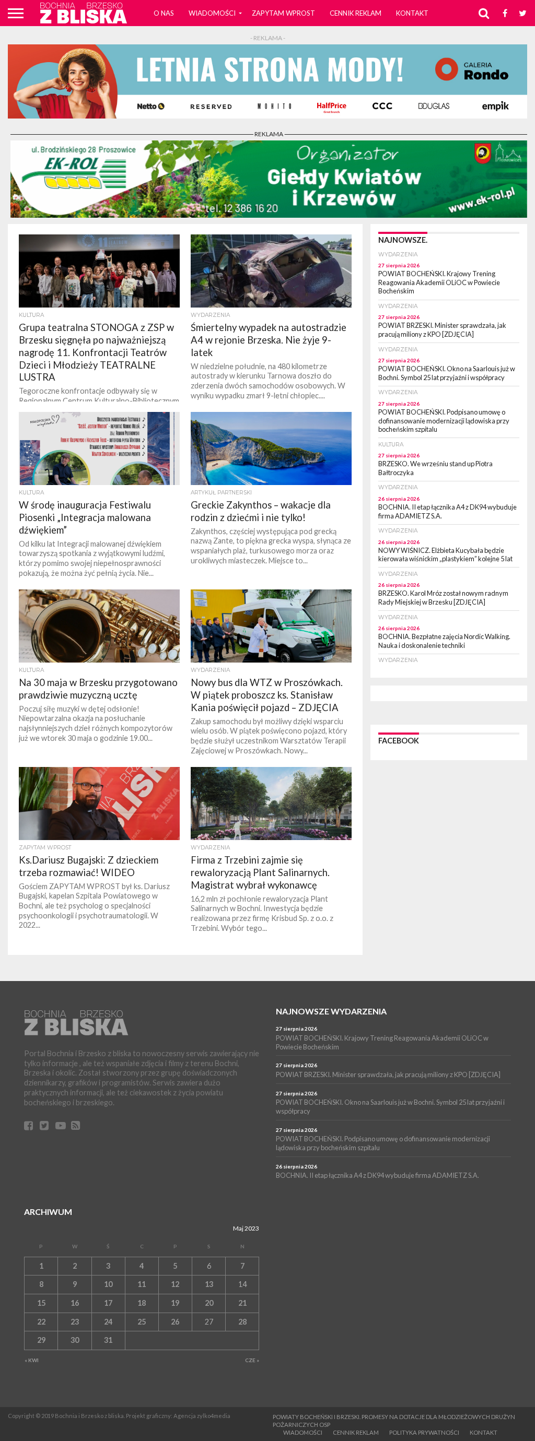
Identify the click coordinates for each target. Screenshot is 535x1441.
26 (175, 1321)
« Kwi (32, 1360)
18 (141, 1302)
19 (175, 1302)
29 (41, 1340)
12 (175, 1284)
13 (209, 1284)
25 (141, 1321)
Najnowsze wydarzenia (331, 1011)
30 (75, 1340)
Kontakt (412, 13)
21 (242, 1302)
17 (108, 1302)
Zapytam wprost (283, 13)
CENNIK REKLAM (355, 13)
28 (242, 1321)
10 (108, 1284)
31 (108, 1340)
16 (75, 1302)
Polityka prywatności (424, 1432)
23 (75, 1321)
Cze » (252, 1360)
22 (41, 1321)
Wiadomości (212, 13)
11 (141, 1284)
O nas (164, 13)
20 (209, 1302)
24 (108, 1321)
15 (41, 1302)
